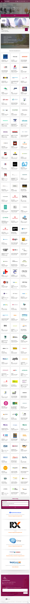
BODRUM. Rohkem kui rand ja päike (10, 39)
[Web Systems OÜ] (28, 602)
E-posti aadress (5, 588)
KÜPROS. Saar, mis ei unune (8, 42)
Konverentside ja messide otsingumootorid (15, 555)
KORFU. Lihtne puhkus (8, 37)
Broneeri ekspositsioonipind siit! (15, 516)
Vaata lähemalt (15, 566)
